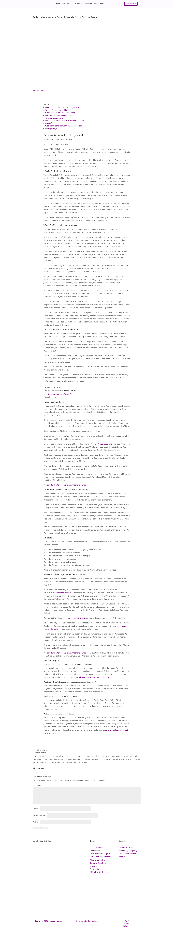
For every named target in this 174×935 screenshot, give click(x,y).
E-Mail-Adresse (40, 815)
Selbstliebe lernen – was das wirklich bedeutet (64, 120)
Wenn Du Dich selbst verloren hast (60, 113)
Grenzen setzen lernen (54, 118)
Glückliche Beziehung (99, 872)
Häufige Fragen (51, 128)
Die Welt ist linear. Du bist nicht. (59, 115)
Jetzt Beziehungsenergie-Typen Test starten (62, 394)
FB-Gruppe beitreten (127, 854)
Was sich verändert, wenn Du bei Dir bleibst (63, 126)
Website (36, 822)
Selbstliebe (94, 869)
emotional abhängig (76, 618)
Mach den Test (131, 4)
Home (58, 4)
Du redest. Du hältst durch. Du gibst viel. (62, 107)
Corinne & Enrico (126, 847)
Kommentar (38, 785)
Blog (102, 4)
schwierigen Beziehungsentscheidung (94, 677)
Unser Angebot (77, 4)
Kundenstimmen (91, 4)
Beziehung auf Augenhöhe (101, 857)
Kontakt (122, 857)
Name (36, 809)
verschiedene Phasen (62, 593)
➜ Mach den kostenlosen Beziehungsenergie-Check (65, 485)
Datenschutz (81, 921)
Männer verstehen (97, 860)
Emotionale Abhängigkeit (100, 854)
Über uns (65, 4)
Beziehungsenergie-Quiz (129, 850)
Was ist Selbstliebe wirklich (56, 110)
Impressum (93, 921)
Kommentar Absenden (40, 828)
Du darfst (49, 123)
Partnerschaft (38, 90)
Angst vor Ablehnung (107, 444)
